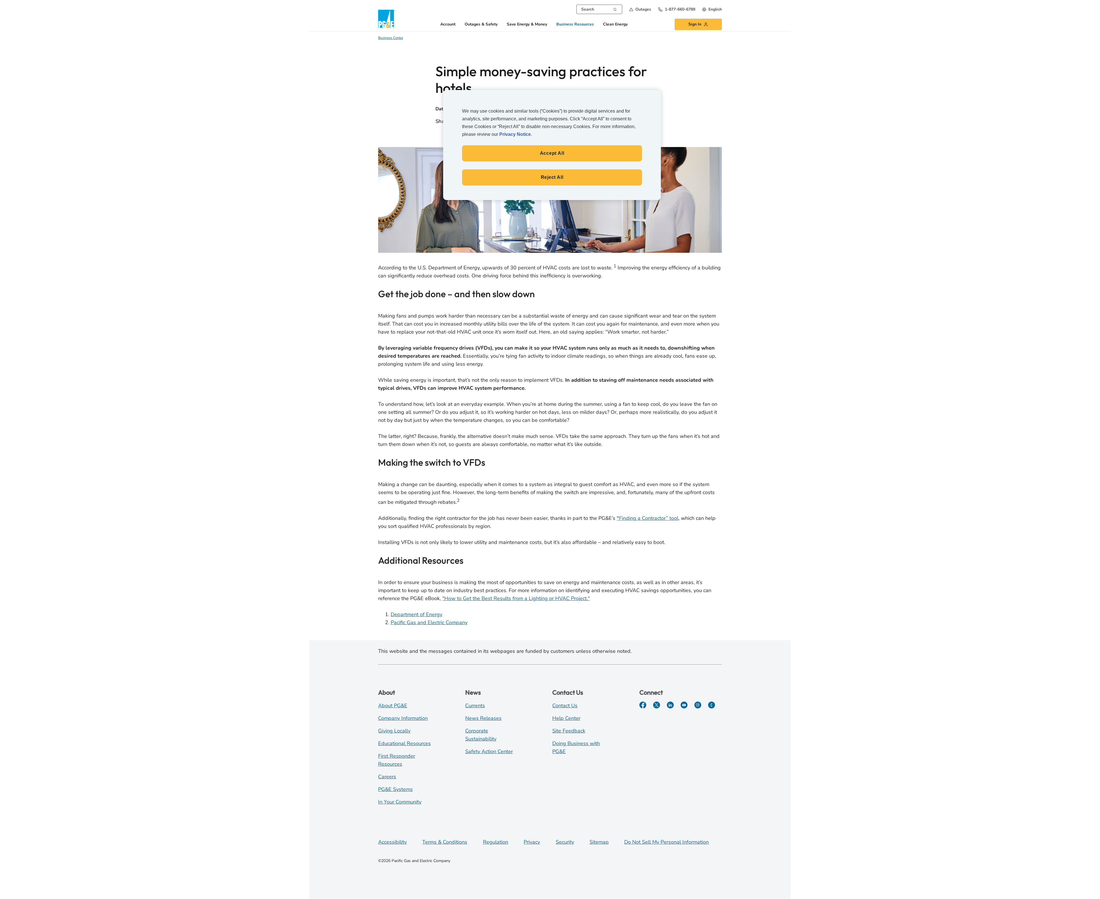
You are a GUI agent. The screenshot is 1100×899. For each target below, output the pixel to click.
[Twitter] (656, 705)
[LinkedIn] (670, 705)
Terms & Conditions (444, 842)
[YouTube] (684, 705)
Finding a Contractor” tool (647, 518)
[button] (640, 9)
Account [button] (447, 24)
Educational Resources (404, 743)
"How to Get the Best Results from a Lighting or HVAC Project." (516, 598)
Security (565, 842)
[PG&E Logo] (386, 19)
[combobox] (599, 9)
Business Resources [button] (575, 24)
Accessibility (392, 842)
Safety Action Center (489, 751)
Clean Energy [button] (615, 24)
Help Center (566, 718)
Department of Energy (416, 614)
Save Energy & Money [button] (527, 24)
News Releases (483, 718)
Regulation (495, 842)
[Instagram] (698, 705)
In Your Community (399, 801)
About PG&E (392, 705)
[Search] (615, 8)
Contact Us (565, 705)
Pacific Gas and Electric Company (429, 622)
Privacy (532, 842)
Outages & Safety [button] (481, 24)
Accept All (552, 153)
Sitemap (599, 842)
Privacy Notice (515, 134)
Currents (475, 705)
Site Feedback (568, 730)
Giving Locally (394, 730)
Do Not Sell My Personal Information (666, 842)
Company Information (403, 718)
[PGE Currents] (711, 705)
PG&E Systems (395, 789)
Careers (387, 776)
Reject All (552, 177)
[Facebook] (643, 705)
